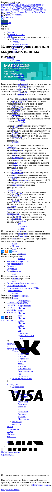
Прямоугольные (19, 39)
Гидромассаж (13, 3)
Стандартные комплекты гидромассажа (24, 303)
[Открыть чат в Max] (2, 18)
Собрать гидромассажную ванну (27, 8)
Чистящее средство (16, 422)
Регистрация (13, 429)
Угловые (16, 42)
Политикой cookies (41, 485)
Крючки (22, 416)
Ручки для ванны (15, 290)
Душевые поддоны (16, 217)
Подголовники (19, 286)
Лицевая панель (22, 254)
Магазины (4, 22)
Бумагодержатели (26, 394)
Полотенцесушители (22, 378)
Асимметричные (20, 44)
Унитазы (16, 351)
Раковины (17, 193)
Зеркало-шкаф (22, 123)
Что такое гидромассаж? (23, 6)
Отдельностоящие (20, 47)
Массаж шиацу (21, 324)
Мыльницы (23, 419)
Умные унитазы (22, 364)
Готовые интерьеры (17, 61)
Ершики (22, 414)
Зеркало (21, 119)
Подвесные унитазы (23, 360)
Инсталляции (24, 368)
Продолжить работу (10, 489)
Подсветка (23, 333)
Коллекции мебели (17, 66)
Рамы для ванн (14, 241)
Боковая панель (21, 259)
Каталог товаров (5, 27)
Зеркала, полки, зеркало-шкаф (16, 113)
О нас (8, 440)
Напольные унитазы (23, 355)
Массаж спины (21, 319)
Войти (10, 426)
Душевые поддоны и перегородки (13, 210)
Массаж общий (21, 309)
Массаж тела (21, 314)
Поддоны (22, 236)
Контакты (11, 436)
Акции (10, 431)
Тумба (21, 77)
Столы (15, 134)
